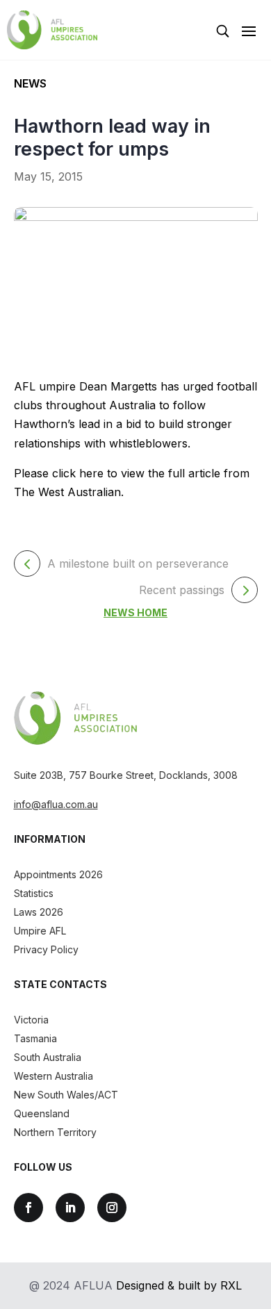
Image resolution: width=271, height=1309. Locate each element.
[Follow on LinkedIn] (70, 1207)
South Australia (47, 1057)
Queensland (41, 1113)
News (30, 83)
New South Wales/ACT (66, 1095)
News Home (135, 612)
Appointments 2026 (58, 874)
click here (78, 473)
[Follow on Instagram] (111, 1207)
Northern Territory (55, 1132)
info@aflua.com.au (56, 804)
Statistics (34, 893)
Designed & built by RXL (179, 1285)
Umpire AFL (40, 931)
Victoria (31, 1020)
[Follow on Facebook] (28, 1207)
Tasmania (35, 1038)
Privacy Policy (46, 949)
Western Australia (53, 1076)
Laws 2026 (38, 912)
